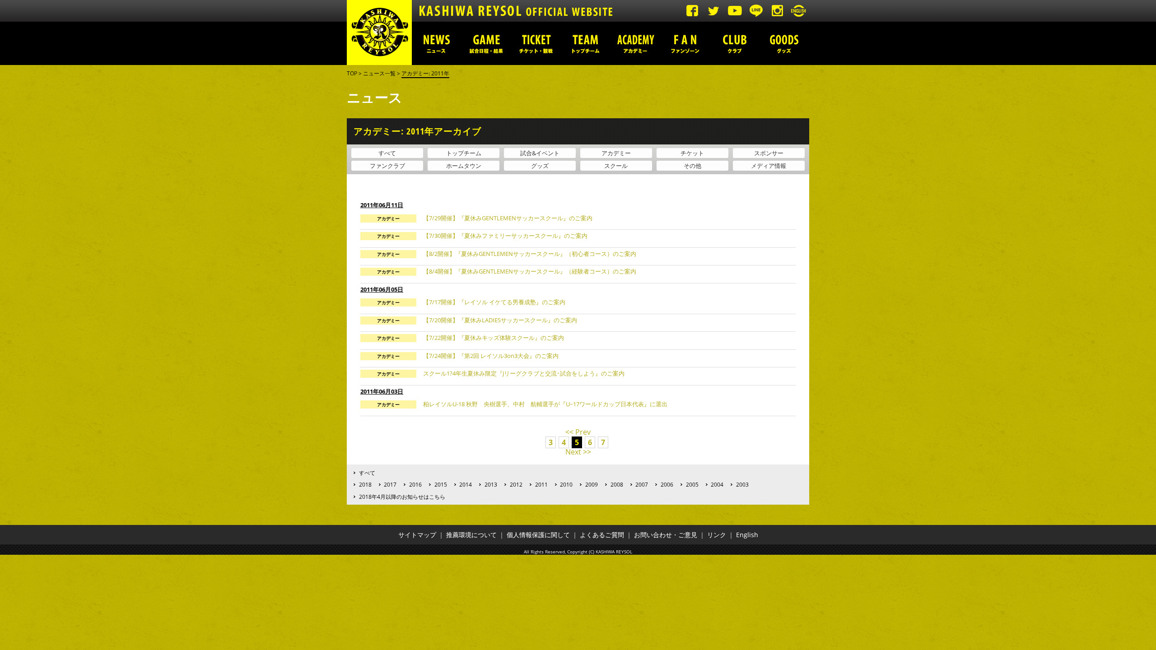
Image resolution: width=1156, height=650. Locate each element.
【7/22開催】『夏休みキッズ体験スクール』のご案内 (493, 338)
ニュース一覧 (379, 73)
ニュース (436, 43)
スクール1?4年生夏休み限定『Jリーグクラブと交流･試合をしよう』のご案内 (524, 373)
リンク (716, 534)
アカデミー (635, 43)
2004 (717, 484)
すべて (387, 153)
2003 (742, 484)
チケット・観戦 (536, 43)
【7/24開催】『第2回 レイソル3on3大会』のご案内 (491, 356)
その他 (692, 166)
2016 (415, 484)
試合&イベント (539, 153)
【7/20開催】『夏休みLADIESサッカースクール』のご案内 (500, 320)
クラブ (735, 43)
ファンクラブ (387, 166)
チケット (692, 153)
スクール (616, 166)
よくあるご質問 (602, 534)
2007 (641, 484)
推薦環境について (471, 534)
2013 (491, 484)
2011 (541, 484)
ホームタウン (463, 166)
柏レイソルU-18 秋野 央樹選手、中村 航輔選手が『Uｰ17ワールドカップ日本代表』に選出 (545, 404)
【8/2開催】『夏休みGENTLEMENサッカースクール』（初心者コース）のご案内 (529, 254)
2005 (692, 484)
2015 (440, 484)
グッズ (784, 43)
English (747, 534)
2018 (365, 484)
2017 (390, 484)
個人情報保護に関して (538, 534)
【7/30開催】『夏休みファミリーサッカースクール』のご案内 (505, 236)
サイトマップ (417, 534)
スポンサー (768, 153)
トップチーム (586, 43)
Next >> (578, 452)
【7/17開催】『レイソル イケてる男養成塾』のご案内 (494, 302)
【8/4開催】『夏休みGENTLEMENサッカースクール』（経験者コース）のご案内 (529, 271)
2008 (617, 484)
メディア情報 (768, 166)
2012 (516, 484)
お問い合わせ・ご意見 (665, 534)
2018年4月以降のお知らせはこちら (402, 496)
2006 (667, 484)
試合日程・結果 (486, 43)
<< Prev (578, 432)
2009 (591, 484)
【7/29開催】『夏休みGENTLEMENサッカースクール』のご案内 (507, 218)
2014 (465, 484)
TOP (352, 73)
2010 (566, 484)
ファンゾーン (685, 43)
